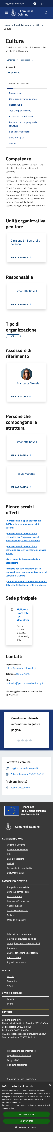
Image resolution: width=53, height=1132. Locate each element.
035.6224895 (23, 674)
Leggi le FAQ (13, 1060)
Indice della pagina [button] (19, 83)
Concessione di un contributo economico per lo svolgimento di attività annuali (26, 550)
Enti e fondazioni (15, 858)
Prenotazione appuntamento (21, 1050)
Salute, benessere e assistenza (22, 952)
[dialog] (26, 1107)
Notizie (10, 976)
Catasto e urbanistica (17, 910)
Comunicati (12, 981)
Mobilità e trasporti (16, 920)
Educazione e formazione (19, 934)
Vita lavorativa (14, 896)
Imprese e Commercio (18, 901)
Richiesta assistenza (17, 1064)
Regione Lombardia (14, 3)
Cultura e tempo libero (18, 891)
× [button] (50, 1085)
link (12, 1108)
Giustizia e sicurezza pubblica (21, 938)
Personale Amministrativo (20, 868)
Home (7, 25)
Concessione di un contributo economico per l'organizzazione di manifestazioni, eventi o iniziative (23, 537)
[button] (26, 1127)
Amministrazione (22, 25)
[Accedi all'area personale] (35, 3)
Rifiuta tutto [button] (26, 1121)
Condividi (11, 59)
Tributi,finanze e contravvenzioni (23, 943)
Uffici (37, 25)
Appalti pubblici (14, 906)
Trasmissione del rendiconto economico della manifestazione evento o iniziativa (26, 583)
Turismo (11, 915)
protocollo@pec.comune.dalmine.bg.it (24, 683)
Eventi (10, 1003)
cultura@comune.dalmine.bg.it (21, 668)
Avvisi (10, 986)
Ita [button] (41, 3)
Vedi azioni (26, 59)
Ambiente (12, 948)
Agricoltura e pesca (16, 962)
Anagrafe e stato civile (18, 887)
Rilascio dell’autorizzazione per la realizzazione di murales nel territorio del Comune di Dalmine (26, 572)
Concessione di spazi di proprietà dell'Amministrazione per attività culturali (23, 524)
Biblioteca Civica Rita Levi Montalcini (22, 614)
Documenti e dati (15, 872)
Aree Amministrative (17, 849)
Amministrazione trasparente (22, 1079)
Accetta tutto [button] (26, 1114)
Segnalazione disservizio (19, 1055)
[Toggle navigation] (6, 12)
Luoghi (10, 999)
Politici (10, 863)
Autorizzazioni (14, 957)
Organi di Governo (16, 844)
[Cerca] (46, 13)
